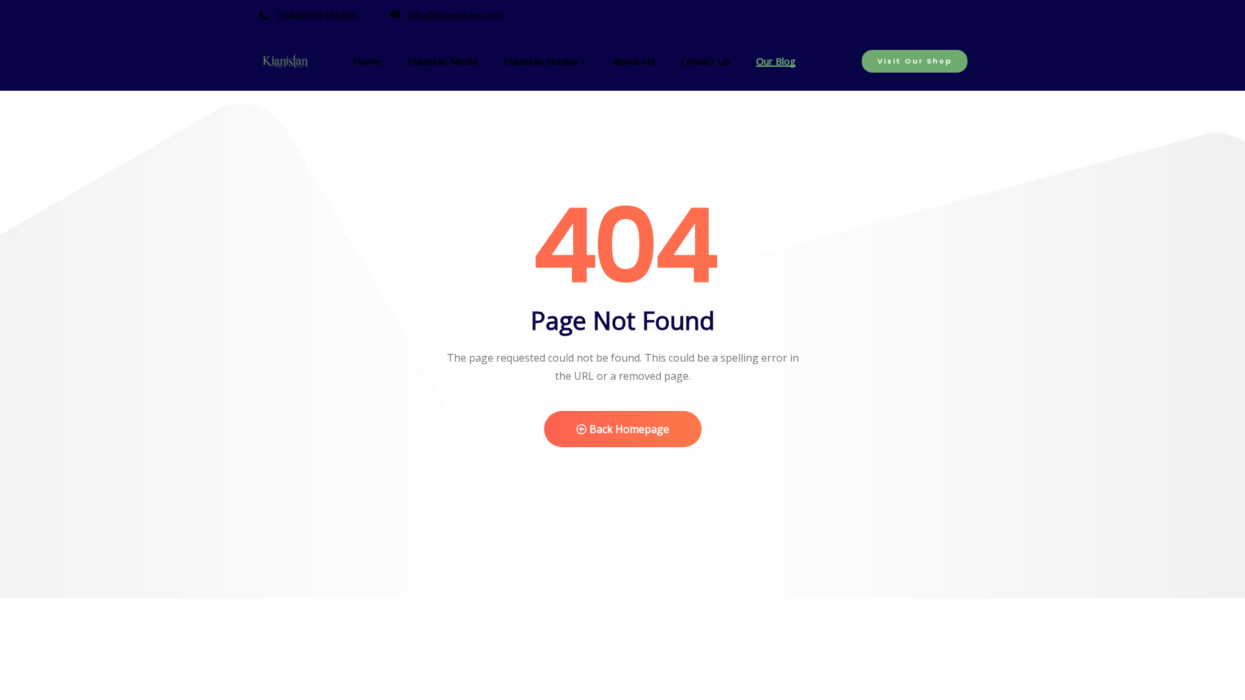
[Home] (285, 63)
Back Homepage (628, 429)
